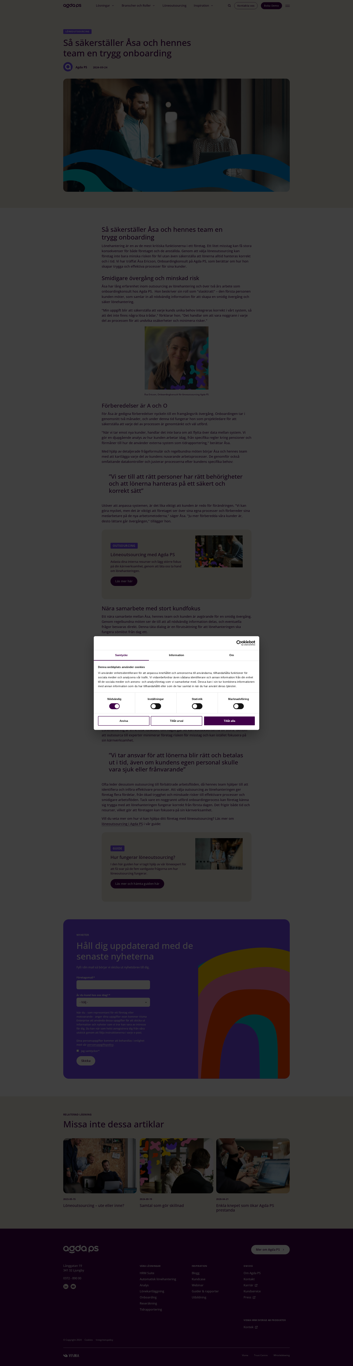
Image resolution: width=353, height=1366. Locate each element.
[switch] (156, 706)
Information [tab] (176, 654)
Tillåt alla (229, 720)
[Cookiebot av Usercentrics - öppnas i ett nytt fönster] (239, 643)
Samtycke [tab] (121, 654)
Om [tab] (231, 654)
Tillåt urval (176, 720)
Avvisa (124, 720)
